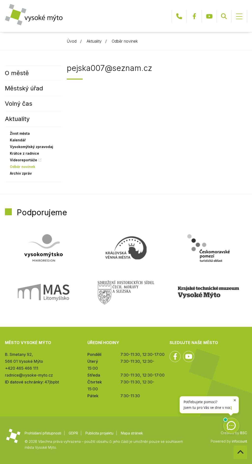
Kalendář (18, 140)
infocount (239, 441)
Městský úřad (24, 88)
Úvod (72, 41)
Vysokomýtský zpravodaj (31, 147)
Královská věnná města (126, 248)
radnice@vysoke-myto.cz (29, 375)
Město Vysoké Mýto (34, 14)
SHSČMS (126, 292)
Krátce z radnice (24, 153)
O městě (17, 73)
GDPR (73, 433)
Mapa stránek (132, 433)
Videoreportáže (23, 160)
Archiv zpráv (21, 173)
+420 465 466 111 (179, 16)
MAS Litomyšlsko (43, 292)
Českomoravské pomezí (208, 248)
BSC (243, 433)
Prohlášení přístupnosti (43, 433)
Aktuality (94, 41)
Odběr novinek (125, 41)
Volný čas (18, 103)
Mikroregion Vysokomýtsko (43, 248)
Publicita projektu (99, 433)
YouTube (209, 16)
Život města (20, 133)
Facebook (194, 16)
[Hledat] (224, 16)
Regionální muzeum (208, 292)
